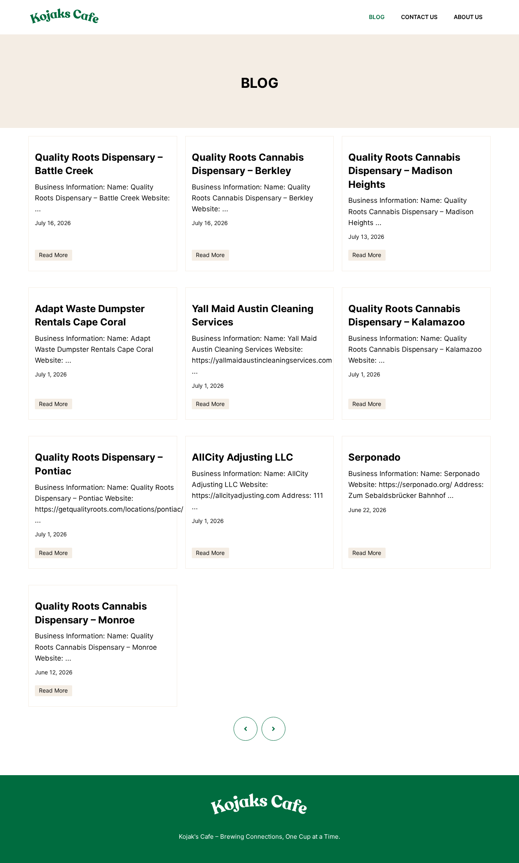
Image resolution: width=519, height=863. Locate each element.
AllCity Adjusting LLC (242, 457)
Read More (53, 254)
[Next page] (273, 729)
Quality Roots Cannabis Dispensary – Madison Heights (404, 170)
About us (468, 16)
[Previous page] (245, 729)
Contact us (419, 16)
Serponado (374, 457)
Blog (377, 16)
